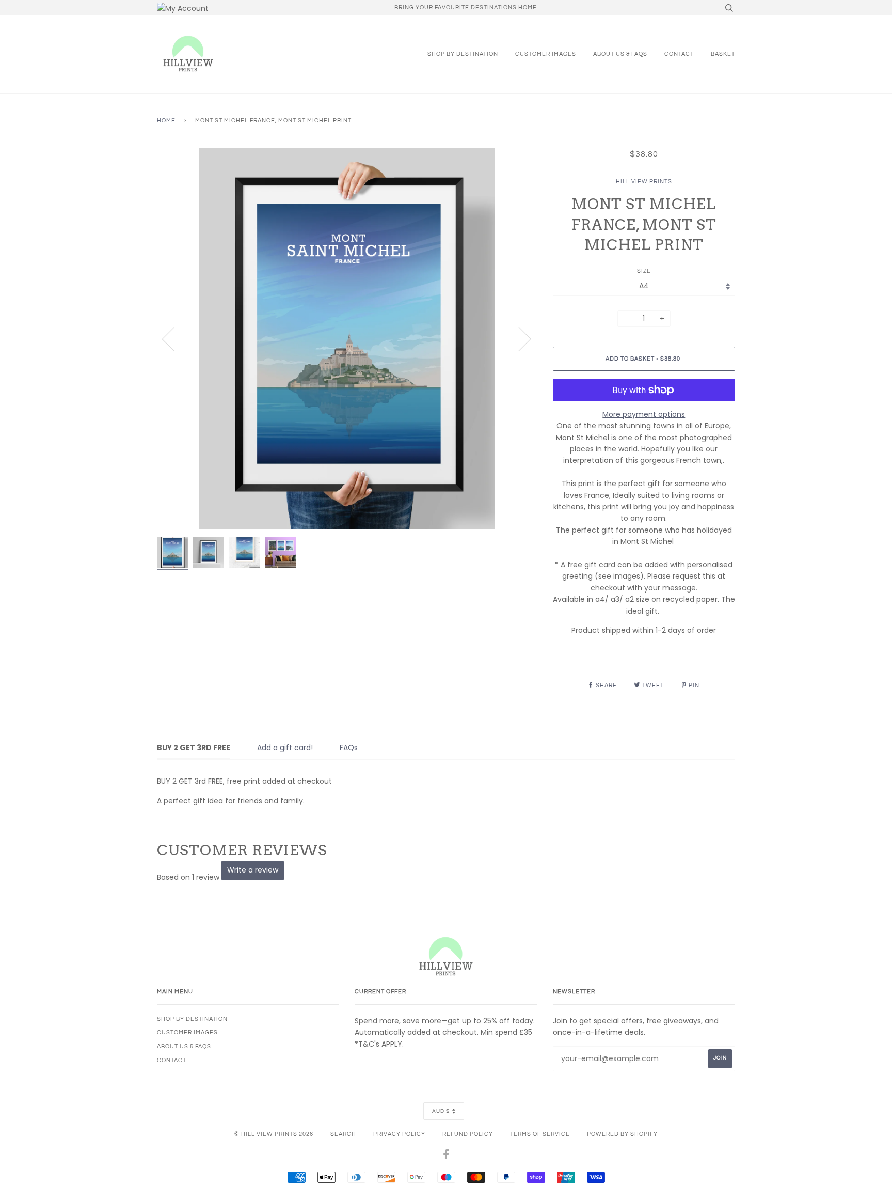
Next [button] (518, 338)
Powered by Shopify (622, 1134)
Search (343, 1134)
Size (644, 271)
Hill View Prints (644, 181)
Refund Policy (467, 1134)
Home (166, 120)
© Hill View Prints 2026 (273, 1134)
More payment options (643, 414)
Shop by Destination (462, 54)
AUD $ (441, 1111)
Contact (679, 54)
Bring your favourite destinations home (465, 7)
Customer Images (545, 54)
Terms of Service (540, 1134)
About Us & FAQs (620, 54)
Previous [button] (174, 338)
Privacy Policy (399, 1134)
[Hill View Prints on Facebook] (446, 1156)
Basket (723, 54)
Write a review (252, 870)
